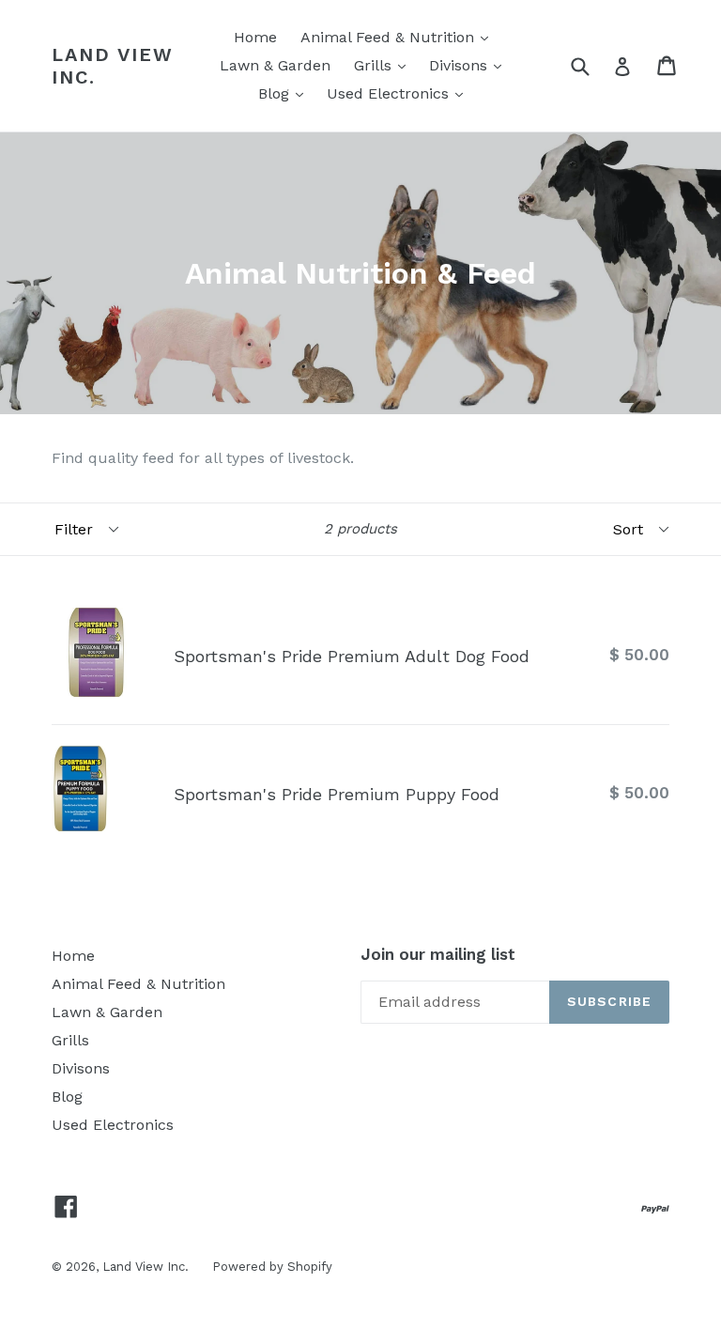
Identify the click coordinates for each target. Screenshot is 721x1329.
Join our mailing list (437, 954)
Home (255, 37)
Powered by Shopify (272, 1266)
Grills (384, 64)
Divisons (470, 64)
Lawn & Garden (275, 65)
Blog (285, 93)
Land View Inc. (113, 65)
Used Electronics (399, 93)
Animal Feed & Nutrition (399, 36)
